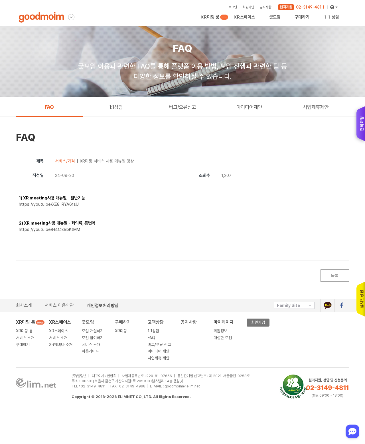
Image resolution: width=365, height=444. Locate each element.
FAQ (49, 107)
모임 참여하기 (93, 337)
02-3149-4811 (310, 7)
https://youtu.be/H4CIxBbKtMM (49, 229)
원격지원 (286, 7)
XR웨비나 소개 (245, 22)
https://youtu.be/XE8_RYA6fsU (49, 204)
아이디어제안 (249, 107)
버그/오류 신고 (159, 344)
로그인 (232, 7)
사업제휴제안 (334, 22)
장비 (298, 22)
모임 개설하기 (93, 331)
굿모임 (88, 322)
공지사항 (265, 7)
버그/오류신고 (182, 107)
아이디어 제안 (158, 351)
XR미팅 (305, 22)
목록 (335, 275)
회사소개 (24, 305)
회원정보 (220, 331)
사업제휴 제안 (158, 358)
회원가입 (248, 7)
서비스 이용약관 (59, 305)
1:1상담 (116, 107)
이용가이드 (277, 22)
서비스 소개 (25, 337)
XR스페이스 (244, 17)
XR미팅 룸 (210, 17)
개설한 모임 (223, 337)
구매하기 (207, 22)
